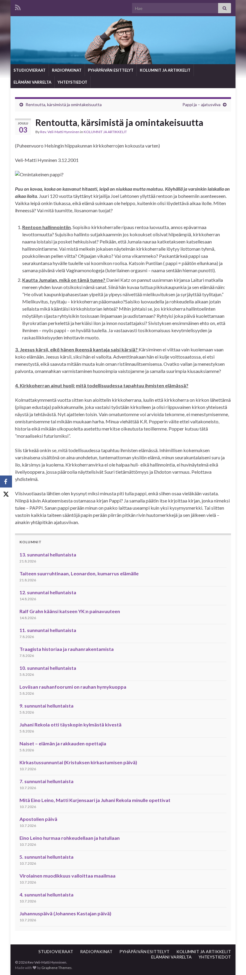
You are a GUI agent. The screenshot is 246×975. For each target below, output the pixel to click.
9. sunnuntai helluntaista (47, 705)
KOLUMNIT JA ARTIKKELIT (165, 70)
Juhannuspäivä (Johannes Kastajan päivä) (65, 913)
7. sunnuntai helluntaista (47, 781)
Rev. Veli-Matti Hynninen (60, 132)
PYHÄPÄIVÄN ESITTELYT (111, 70)
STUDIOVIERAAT (30, 70)
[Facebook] (6, 482)
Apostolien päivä (38, 819)
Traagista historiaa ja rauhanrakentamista (67, 649)
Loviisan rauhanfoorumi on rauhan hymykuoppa (73, 687)
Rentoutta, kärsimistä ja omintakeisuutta (64, 104)
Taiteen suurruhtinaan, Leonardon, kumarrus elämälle (79, 573)
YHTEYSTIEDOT (72, 82)
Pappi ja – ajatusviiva (201, 104)
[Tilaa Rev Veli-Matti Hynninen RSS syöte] (18, 6)
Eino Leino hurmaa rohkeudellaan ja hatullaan (70, 838)
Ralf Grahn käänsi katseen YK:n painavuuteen (70, 611)
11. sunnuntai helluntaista (48, 630)
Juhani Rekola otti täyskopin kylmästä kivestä (71, 724)
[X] (6, 493)
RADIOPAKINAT (67, 70)
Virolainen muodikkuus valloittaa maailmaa (68, 875)
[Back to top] (232, 961)
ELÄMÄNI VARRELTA (32, 82)
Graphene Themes (56, 967)
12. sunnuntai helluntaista (48, 592)
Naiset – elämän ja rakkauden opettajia (63, 743)
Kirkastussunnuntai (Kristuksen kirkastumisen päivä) (78, 762)
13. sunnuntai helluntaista (48, 554)
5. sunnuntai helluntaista (47, 857)
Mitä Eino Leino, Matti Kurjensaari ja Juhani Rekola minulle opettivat (95, 800)
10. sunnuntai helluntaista (48, 668)
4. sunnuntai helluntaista (47, 894)
